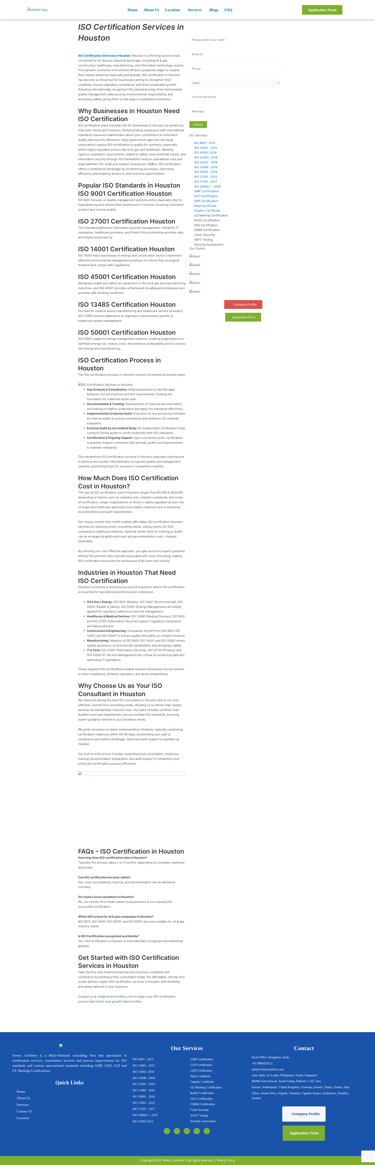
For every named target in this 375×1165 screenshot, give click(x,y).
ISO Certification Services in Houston (104, 55)
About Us (151, 10)
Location (172, 10)
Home (133, 10)
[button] (173, 10)
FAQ (228, 10)
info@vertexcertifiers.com (115, 996)
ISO (80, 125)
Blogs (214, 10)
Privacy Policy (225, 1160)
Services (195, 10)
